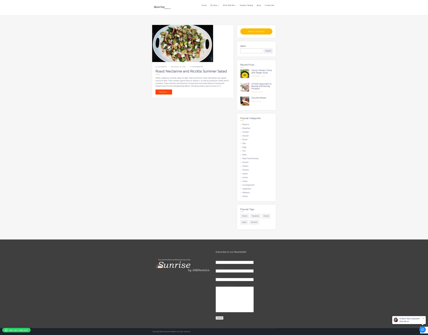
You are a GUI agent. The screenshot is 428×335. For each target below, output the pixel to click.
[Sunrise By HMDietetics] (162, 7)
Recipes (245, 170)
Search (243, 46)
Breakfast (246, 128)
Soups (245, 181)
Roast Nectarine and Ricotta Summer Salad (191, 71)
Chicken (245, 132)
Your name (220, 260)
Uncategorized (248, 185)
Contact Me (269, 5)
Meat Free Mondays (250, 158)
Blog (259, 5)
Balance (245, 124)
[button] (16, 330)
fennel (244, 216)
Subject (219, 277)
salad (244, 222)
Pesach (245, 166)
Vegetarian (246, 189)
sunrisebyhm (162, 67)
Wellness (246, 192)
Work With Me (228, 5)
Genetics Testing (246, 5)
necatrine (255, 216)
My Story (213, 5)
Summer (254, 222)
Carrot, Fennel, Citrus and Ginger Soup (261, 71)
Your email (220, 268)
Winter (245, 196)
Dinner (245, 139)
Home (204, 5)
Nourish (245, 162)
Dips (244, 143)
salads (245, 174)
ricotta (266, 216)
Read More (163, 92)
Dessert (245, 136)
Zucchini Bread (258, 98)
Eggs (244, 147)
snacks (245, 177)
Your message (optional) (225, 285)
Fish (244, 151)
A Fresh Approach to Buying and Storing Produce (261, 86)
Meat (244, 155)
